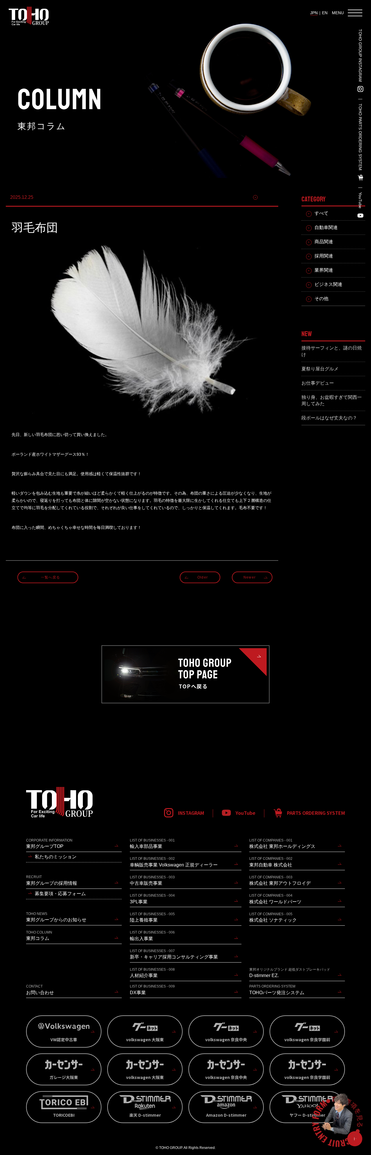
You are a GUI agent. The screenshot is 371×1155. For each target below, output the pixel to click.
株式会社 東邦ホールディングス (282, 843)
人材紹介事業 (152, 972)
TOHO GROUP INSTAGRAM (360, 55)
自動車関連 (326, 227)
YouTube (360, 200)
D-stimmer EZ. (289, 972)
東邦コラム (39, 935)
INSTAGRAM (191, 812)
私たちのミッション (56, 856)
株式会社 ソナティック (273, 917)
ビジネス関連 (328, 284)
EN (325, 12)
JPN (314, 12)
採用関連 (323, 255)
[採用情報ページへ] (337, 1121)
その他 (267, 197)
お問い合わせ (40, 989)
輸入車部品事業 (152, 843)
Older (202, 577)
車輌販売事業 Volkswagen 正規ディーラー (174, 862)
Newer (249, 577)
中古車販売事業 (152, 880)
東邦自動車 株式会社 (270, 862)
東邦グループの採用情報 (51, 880)
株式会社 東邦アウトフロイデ (280, 880)
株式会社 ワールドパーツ (275, 898)
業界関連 (323, 270)
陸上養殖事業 (152, 917)
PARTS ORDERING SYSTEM (316, 812)
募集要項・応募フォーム (60, 893)
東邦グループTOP (49, 843)
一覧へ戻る (50, 577)
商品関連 (323, 241)
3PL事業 (152, 898)
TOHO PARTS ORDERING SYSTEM (360, 137)
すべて (321, 213)
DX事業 (152, 989)
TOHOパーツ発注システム (276, 989)
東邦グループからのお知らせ (56, 917)
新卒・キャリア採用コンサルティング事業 (174, 954)
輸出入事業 (152, 935)
